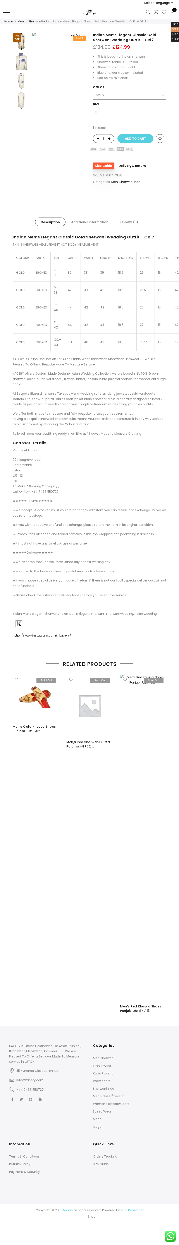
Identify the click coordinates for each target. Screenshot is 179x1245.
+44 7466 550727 (30, 1089)
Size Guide (103, 166)
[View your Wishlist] (164, 12)
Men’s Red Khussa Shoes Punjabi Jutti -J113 (140, 1008)
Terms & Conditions (24, 1156)
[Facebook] (12, 1099)
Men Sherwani (103, 1058)
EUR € (175, 39)
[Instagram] (31, 1099)
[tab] (50, 222)
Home (8, 21)
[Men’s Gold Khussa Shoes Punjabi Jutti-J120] (36, 698)
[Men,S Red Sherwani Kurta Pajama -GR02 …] (89, 706)
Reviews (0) (129, 222)
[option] (59, 114)
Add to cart (135, 138)
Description (50, 222)
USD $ (175, 24)
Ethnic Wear (102, 1066)
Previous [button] (43, 114)
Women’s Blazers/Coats (111, 1104)
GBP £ (175, 29)
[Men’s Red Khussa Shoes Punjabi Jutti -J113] (143, 838)
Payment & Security (24, 1172)
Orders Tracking (105, 1156)
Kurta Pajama (103, 1073)
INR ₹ (174, 34)
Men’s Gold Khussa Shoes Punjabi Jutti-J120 (34, 728)
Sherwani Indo (38, 21)
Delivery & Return (132, 166)
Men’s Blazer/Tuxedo (108, 1096)
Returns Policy (19, 1164)
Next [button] (78, 114)
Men (21, 21)
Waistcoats (101, 1081)
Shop (92, 1216)
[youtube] (41, 1099)
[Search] (148, 12)
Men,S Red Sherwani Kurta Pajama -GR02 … (88, 744)
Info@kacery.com (29, 1080)
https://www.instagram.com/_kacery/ (42, 635)
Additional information (89, 222)
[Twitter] (22, 1099)
